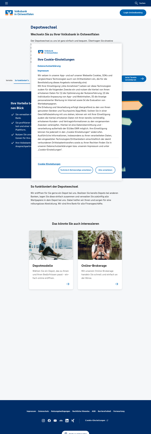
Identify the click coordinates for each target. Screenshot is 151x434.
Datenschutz (43, 411)
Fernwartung (118, 411)
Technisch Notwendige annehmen (75, 170)
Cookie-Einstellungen (49, 164)
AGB (94, 411)
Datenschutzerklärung (49, 66)
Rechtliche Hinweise (81, 411)
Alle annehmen (105, 170)
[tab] (9, 80)
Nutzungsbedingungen (60, 411)
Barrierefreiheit (104, 411)
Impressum (31, 411)
